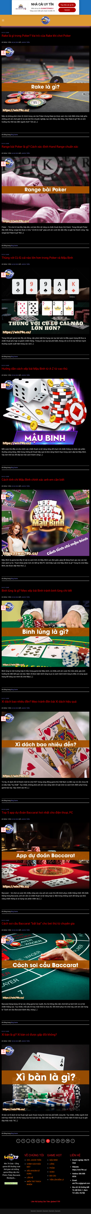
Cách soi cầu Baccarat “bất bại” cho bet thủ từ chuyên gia (38, 923)
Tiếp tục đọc (9, 127)
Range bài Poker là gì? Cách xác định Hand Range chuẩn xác (40, 146)
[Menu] (3, 20)
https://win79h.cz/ (79, 1170)
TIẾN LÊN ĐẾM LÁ (56, 1180)
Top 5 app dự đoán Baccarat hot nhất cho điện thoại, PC (37, 812)
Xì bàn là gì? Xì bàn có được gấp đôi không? (29, 1034)
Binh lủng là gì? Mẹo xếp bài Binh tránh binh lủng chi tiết (37, 590)
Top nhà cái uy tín (67, 5)
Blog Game (5, 32)
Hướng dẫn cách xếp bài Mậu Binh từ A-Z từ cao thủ (34, 368)
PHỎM (52, 1168)
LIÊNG (51, 1164)
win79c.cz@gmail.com (81, 1183)
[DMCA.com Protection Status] (11, 1183)
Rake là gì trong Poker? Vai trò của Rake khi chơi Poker (36, 35)
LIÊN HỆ (30, 1178)
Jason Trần (26, 42)
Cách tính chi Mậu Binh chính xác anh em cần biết (33, 479)
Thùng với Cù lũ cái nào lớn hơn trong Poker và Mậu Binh (37, 257)
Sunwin (67, 10)
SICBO (51, 1172)
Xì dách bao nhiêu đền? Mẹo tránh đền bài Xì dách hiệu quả (39, 701)
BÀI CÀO (52, 1176)
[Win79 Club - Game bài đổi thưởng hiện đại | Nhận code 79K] (45, 20)
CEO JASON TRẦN (34, 1160)
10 (68, 1141)
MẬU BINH (53, 1160)
